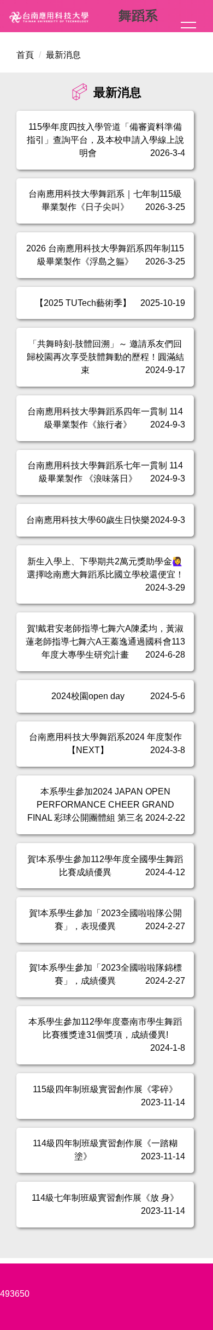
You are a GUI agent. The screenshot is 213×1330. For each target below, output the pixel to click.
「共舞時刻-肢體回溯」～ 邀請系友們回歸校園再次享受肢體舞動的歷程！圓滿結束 (105, 357)
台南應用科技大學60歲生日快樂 (88, 520)
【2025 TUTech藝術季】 (83, 303)
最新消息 (63, 54)
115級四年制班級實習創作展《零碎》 (105, 1089)
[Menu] (188, 28)
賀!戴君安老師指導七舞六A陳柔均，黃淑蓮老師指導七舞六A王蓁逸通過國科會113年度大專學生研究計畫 (105, 641)
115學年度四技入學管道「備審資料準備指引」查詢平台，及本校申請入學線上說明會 (105, 140)
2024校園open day (88, 696)
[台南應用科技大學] (62, 17)
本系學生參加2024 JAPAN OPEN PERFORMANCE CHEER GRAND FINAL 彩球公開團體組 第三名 (100, 804)
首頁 (25, 54)
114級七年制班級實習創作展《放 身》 (105, 1197)
